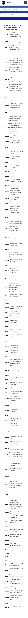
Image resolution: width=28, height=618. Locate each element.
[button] (25, 2)
